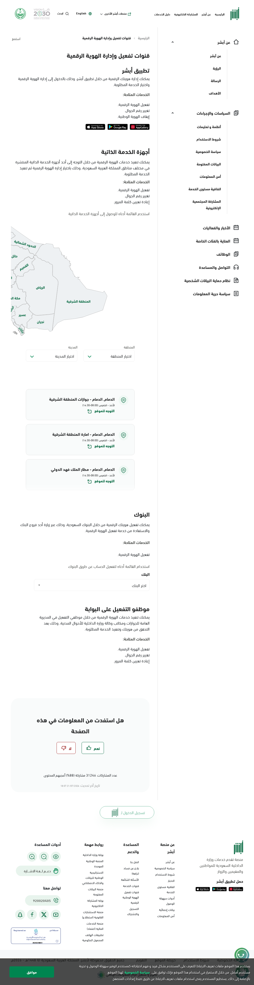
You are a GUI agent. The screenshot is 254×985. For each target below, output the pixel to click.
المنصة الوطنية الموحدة (94, 863)
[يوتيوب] (56, 915)
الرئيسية (219, 14)
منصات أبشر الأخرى (115, 13)
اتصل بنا (134, 861)
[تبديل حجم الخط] (44, 857)
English (81, 13)
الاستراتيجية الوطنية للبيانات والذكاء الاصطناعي (92, 877)
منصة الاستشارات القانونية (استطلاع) (92, 914)
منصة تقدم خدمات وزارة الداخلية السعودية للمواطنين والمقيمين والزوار (221, 865)
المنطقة (129, 346)
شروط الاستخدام (165, 874)
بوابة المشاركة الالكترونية (95, 902)
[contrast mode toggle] (56, 857)
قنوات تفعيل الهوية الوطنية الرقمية (131, 897)
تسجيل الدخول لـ (133, 812)
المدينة (72, 346)
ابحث (60, 13)
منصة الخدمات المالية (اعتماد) (95, 925)
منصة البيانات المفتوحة (95, 891)
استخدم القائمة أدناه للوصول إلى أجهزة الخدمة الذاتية (109, 213)
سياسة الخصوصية (165, 868)
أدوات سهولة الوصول (167, 900)
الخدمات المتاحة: (136, 94)
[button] (80, 404)
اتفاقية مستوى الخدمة (166, 889)
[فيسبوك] (32, 915)
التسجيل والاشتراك (133, 911)
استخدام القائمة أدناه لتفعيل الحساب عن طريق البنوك (109, 566)
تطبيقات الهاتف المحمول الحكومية (92, 937)
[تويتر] (44, 915)
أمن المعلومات (166, 915)
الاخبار (171, 880)
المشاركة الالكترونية (186, 14)
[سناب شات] (20, 915)
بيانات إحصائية (167, 909)
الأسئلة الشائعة (130, 879)
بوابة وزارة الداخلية (93, 854)
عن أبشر (206, 14)
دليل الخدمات (162, 14)
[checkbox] (93, 748)
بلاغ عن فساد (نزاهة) (131, 870)
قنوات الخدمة (131, 885)
